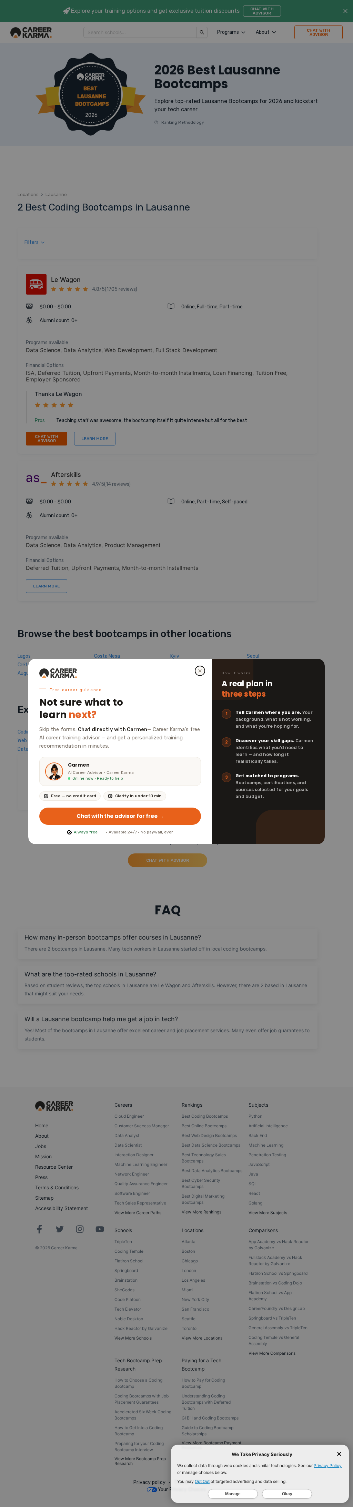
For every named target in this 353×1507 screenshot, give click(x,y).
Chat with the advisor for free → (120, 816)
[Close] (200, 671)
